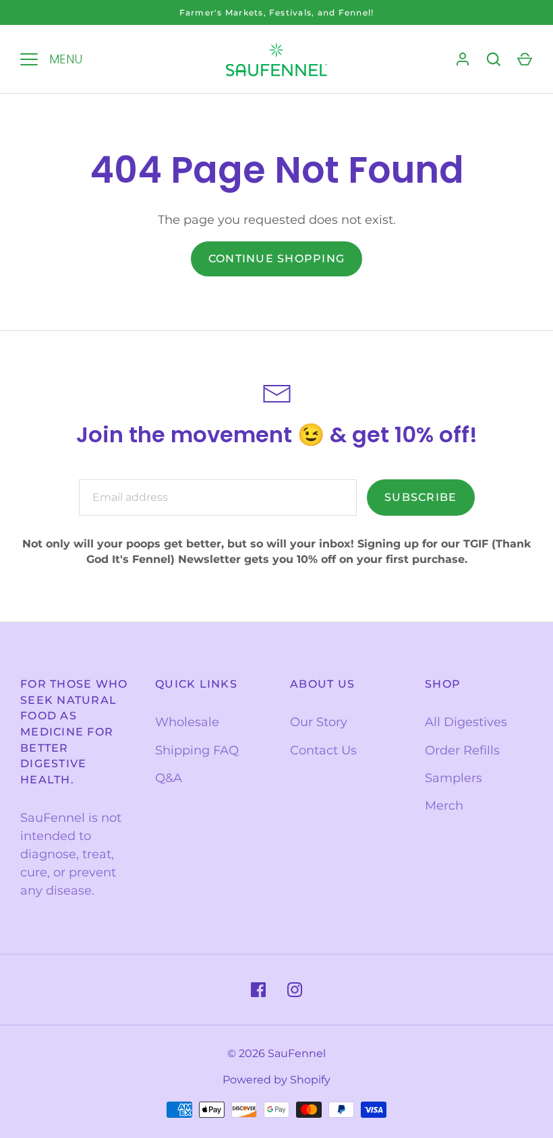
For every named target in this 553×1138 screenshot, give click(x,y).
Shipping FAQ (197, 750)
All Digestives (466, 722)
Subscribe (420, 497)
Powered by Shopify (276, 1079)
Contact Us (323, 750)
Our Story (318, 722)
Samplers (453, 778)
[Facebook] (258, 990)
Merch (444, 805)
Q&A (168, 778)
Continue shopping (276, 258)
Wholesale (187, 722)
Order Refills (462, 750)
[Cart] (525, 59)
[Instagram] (295, 990)
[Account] (462, 59)
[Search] (493, 59)
